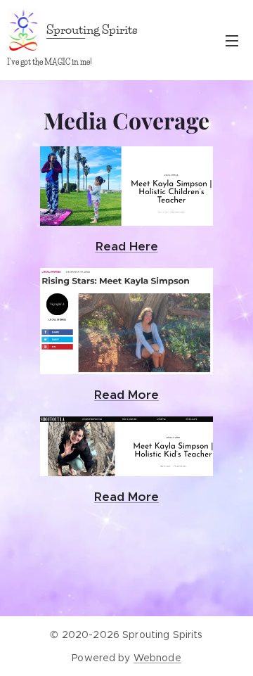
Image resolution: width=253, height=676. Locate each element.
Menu (232, 40)
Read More (126, 496)
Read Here (127, 246)
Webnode (157, 657)
